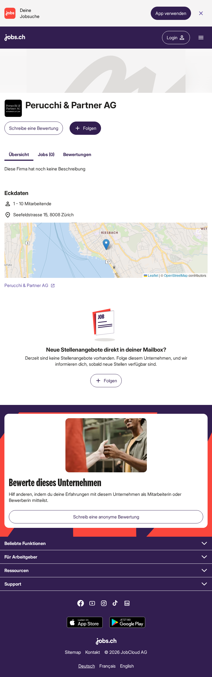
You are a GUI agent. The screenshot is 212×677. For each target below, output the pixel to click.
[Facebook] (80, 603)
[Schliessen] (201, 13)
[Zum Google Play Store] (127, 622)
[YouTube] (92, 603)
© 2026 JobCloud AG (125, 652)
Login (172, 37)
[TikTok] (115, 603)
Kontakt (92, 652)
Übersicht (19, 154)
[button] (106, 543)
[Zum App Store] (85, 622)
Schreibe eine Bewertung (33, 128)
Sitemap (73, 652)
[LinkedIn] (127, 603)
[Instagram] (103, 603)
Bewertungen (77, 154)
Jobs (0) (46, 154)
